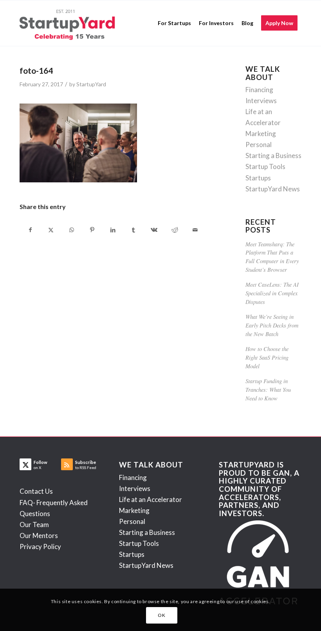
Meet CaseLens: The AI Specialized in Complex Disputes (272, 293)
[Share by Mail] (195, 229)
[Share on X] (51, 229)
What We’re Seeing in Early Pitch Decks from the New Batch (271, 325)
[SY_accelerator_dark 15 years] (69, 23)
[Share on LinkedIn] (113, 229)
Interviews (261, 100)
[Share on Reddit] (174, 229)
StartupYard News (272, 189)
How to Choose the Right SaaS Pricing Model (267, 357)
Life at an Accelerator (150, 499)
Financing (259, 89)
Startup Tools (265, 166)
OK (161, 615)
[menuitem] (174, 23)
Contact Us (36, 491)
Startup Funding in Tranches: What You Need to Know (268, 389)
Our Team (34, 524)
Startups (258, 178)
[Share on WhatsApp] (71, 229)
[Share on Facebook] (30, 229)
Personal (258, 144)
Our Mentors (39, 535)
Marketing (260, 133)
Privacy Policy (40, 546)
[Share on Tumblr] (133, 229)
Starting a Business (273, 155)
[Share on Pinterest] (92, 229)
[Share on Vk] (154, 229)
